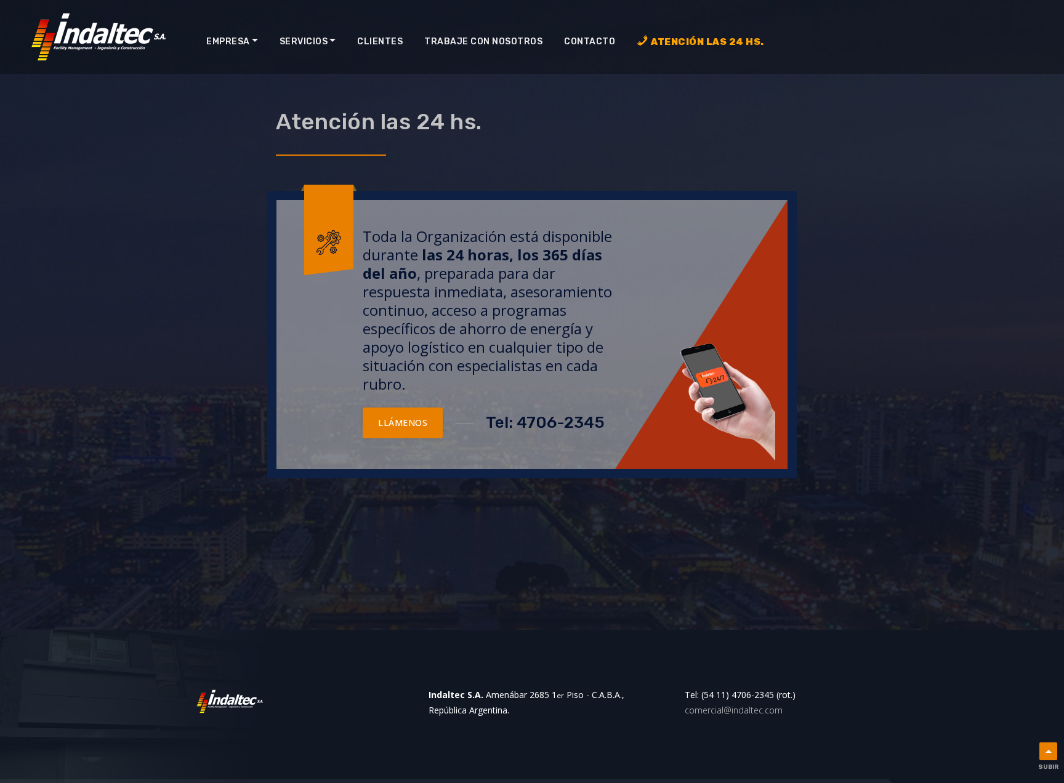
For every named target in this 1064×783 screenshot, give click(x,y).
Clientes (380, 41)
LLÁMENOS (402, 422)
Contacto (589, 41)
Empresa (228, 41)
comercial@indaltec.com (734, 710)
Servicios (304, 41)
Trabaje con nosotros (483, 41)
